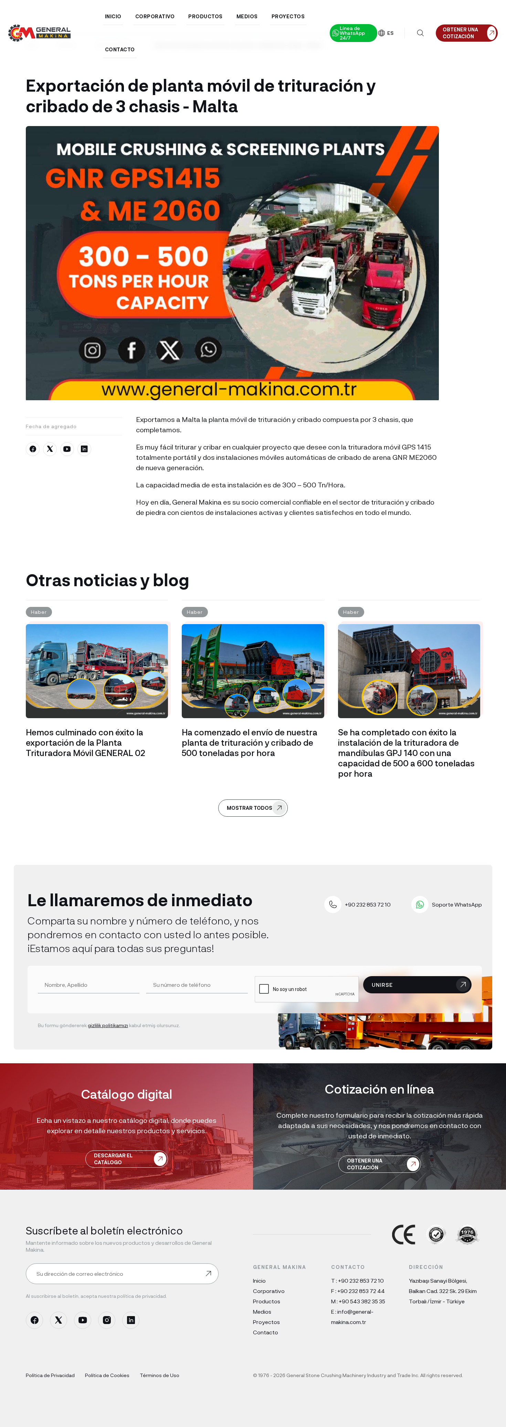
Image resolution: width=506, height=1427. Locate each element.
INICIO (113, 16)
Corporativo (269, 1291)
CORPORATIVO (155, 16)
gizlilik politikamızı (108, 1025)
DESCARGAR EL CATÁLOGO (113, 1158)
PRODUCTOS (205, 16)
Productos (266, 1301)
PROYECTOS (288, 16)
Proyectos (266, 1322)
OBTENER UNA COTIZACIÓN (364, 1164)
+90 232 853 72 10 (361, 1280)
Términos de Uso (159, 1375)
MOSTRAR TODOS (249, 808)
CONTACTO (120, 49)
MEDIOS (247, 16)
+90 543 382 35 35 (362, 1301)
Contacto (265, 1332)
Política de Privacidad (50, 1375)
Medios (262, 1311)
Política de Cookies (107, 1375)
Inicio (259, 1280)
